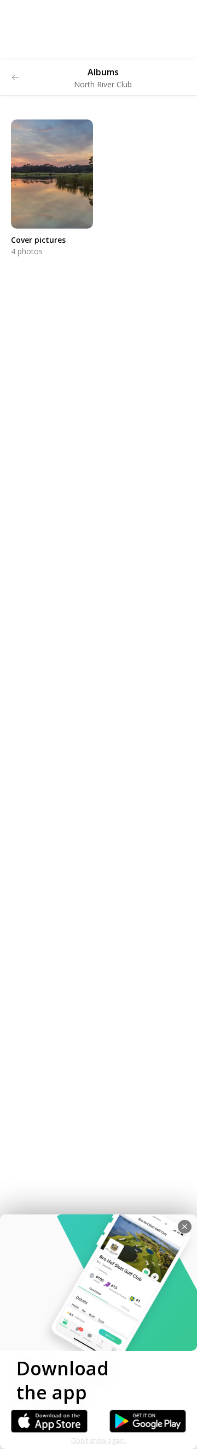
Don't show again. (98, 1440)
